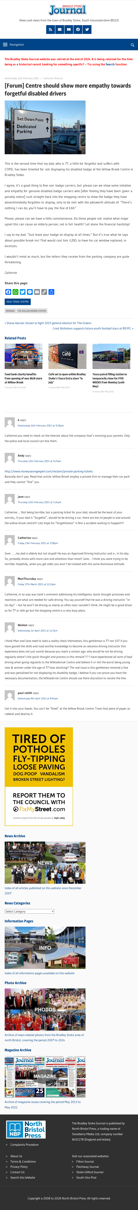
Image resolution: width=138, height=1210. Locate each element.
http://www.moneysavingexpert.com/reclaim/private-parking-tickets (49, 471)
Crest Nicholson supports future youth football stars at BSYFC (92, 328)
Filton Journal (85, 1161)
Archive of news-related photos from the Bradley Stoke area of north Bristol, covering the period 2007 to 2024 (44, 1037)
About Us (16, 1156)
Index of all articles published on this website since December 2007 (43, 890)
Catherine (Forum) (53, 78)
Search (110, 64)
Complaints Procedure (24, 1144)
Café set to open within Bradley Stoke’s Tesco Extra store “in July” (67, 378)
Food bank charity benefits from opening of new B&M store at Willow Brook (23, 378)
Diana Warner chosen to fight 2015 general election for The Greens (49, 323)
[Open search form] (132, 44)
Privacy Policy (19, 1167)
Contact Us (17, 1172)
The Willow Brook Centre (31, 310)
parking (10, 310)
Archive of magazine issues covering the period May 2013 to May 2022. (43, 1104)
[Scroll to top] (132, 1204)
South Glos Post (86, 1177)
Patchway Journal (87, 1167)
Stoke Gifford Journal (89, 1172)
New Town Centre (18, 301)
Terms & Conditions (23, 1161)
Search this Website (22, 1177)
